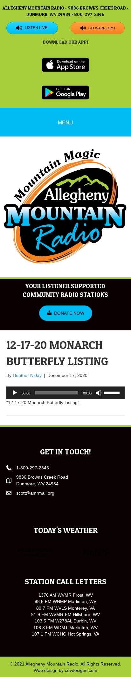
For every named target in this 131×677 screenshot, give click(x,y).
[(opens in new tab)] (65, 64)
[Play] (14, 393)
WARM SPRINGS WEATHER (65, 552)
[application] (65, 392)
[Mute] (98, 393)
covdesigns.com (81, 670)
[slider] (112, 392)
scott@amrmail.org (35, 493)
